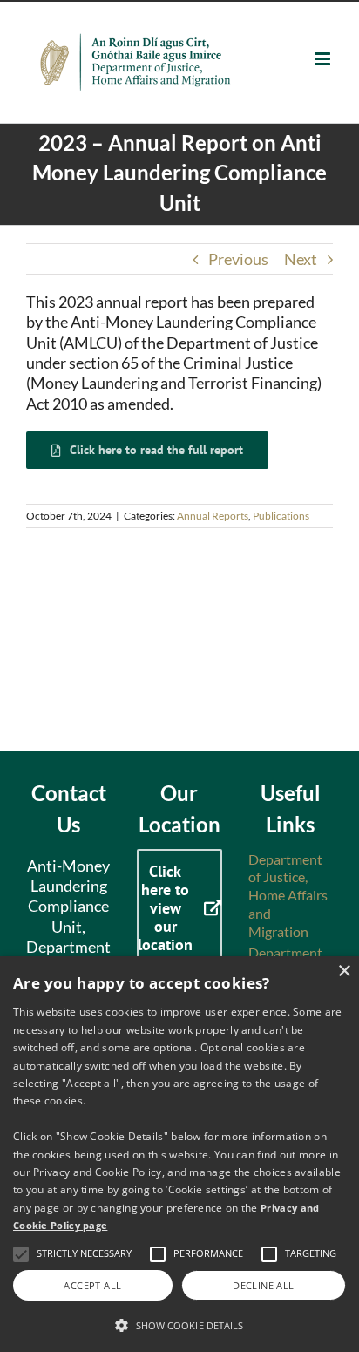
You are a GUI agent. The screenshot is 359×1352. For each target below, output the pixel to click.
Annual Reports (212, 515)
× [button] (343, 971)
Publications (281, 515)
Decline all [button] (263, 1285)
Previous (238, 258)
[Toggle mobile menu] (324, 59)
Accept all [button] (92, 1285)
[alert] (179, 1154)
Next (300, 258)
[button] (179, 1324)
